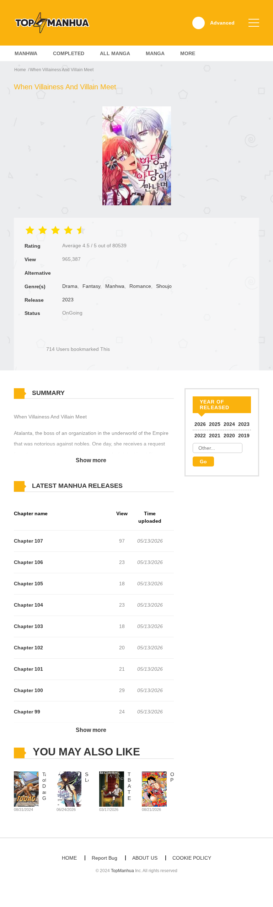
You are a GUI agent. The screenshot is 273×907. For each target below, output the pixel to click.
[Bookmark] (78, 337)
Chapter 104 (28, 605)
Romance (140, 286)
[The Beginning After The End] (111, 788)
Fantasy (91, 286)
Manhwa (26, 53)
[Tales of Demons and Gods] (26, 788)
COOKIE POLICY (191, 858)
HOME (69, 858)
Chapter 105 (28, 583)
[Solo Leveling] (69, 788)
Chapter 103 (28, 626)
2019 (244, 435)
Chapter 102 (28, 647)
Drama (69, 286)
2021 (214, 435)
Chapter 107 (28, 541)
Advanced (222, 23)
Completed (68, 53)
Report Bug (104, 858)
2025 (214, 424)
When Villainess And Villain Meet (61, 69)
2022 (200, 435)
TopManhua (122, 870)
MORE (187, 53)
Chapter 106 (28, 562)
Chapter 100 (28, 690)
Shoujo (164, 286)
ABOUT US (144, 858)
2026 (200, 424)
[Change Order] (136, 486)
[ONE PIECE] (154, 788)
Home (20, 69)
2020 (229, 435)
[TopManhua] (55, 22)
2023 (68, 299)
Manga (155, 53)
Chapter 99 (27, 711)
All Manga (115, 53)
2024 (229, 424)
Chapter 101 (28, 669)
